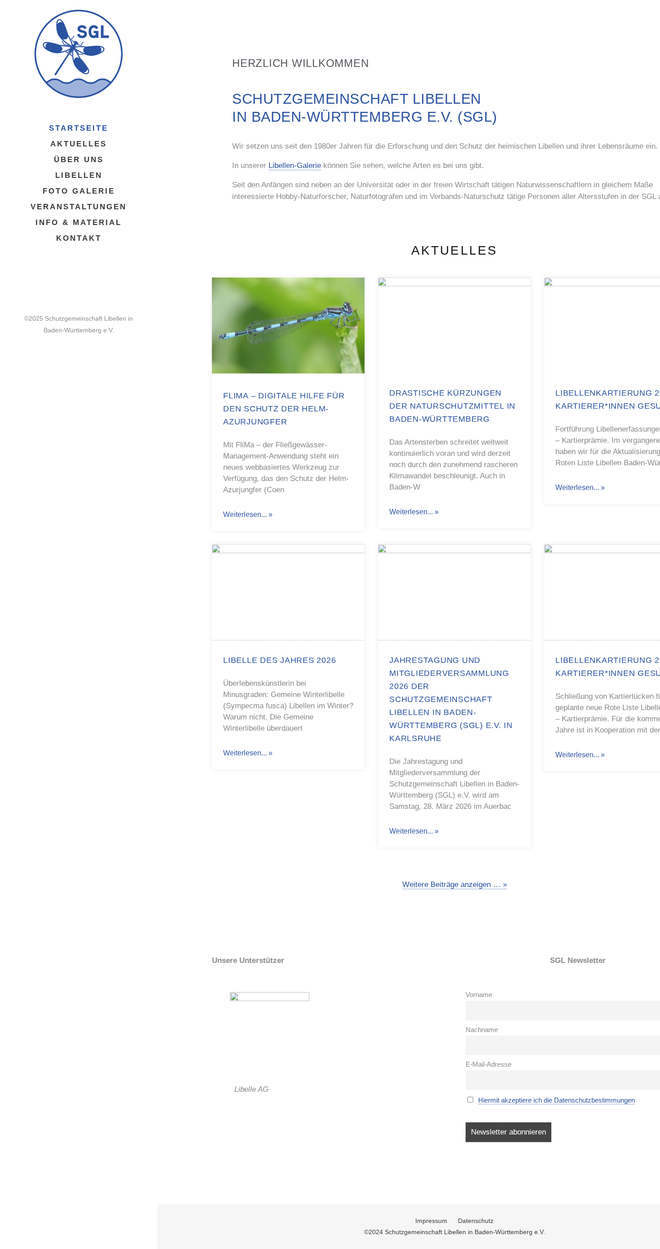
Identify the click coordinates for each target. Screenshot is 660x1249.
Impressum (431, 1220)
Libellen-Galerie (294, 165)
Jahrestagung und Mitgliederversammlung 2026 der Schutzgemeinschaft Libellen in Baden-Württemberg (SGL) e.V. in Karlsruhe (451, 699)
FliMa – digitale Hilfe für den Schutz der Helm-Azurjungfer (284, 408)
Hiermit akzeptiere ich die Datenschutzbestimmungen (556, 1100)
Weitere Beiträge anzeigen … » (454, 884)
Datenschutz (475, 1220)
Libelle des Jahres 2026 (279, 660)
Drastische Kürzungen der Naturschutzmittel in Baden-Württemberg (452, 406)
